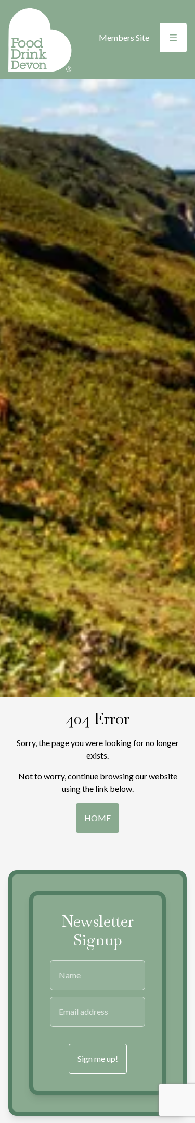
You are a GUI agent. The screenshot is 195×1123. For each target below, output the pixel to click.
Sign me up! (97, 1058)
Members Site (124, 37)
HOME (97, 818)
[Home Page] (40, 40)
